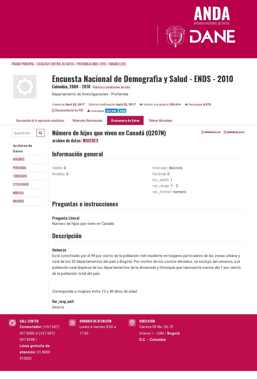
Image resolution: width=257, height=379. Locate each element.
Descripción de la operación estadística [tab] (40, 120)
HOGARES (19, 159)
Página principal (23, 63)
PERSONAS (19, 167)
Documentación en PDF (68, 110)
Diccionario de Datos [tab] (125, 120)
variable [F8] (117, 63)
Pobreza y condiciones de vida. (112, 87)
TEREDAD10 (20, 175)
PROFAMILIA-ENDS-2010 (91, 63)
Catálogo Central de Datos (55, 63)
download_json (235, 132)
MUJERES (18, 201)
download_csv (212, 132)
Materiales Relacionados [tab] (88, 120)
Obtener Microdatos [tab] (160, 120)
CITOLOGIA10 (21, 184)
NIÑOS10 (18, 192)
